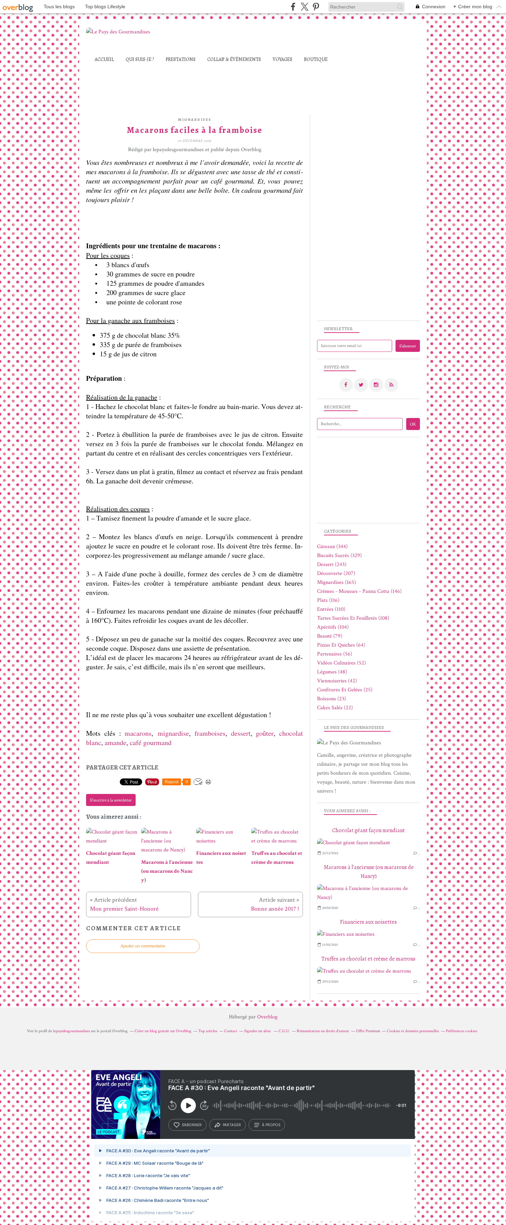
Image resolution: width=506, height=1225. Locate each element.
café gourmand (150, 742)
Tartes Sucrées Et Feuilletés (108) (353, 618)
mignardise (173, 733)
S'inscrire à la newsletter (111, 800)
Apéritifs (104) (333, 627)
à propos (271, 1125)
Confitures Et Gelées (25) (344, 689)
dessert (241, 733)
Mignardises (194, 119)
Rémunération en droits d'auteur (323, 1031)
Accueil (104, 59)
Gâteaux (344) (332, 546)
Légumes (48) (332, 672)
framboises (209, 733)
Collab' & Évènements (234, 59)
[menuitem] (104, 59)
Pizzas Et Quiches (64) (341, 645)
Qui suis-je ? (140, 59)
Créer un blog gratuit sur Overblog (163, 1031)
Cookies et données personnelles (413, 1031)
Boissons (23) (331, 698)
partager (232, 1125)
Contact (230, 1031)
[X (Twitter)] (304, 7)
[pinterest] (316, 7)
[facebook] (293, 7)
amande (115, 742)
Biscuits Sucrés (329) (339, 555)
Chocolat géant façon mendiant (368, 830)
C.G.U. (284, 1031)
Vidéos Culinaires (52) (341, 663)
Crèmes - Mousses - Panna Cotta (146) (359, 591)
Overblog (267, 1016)
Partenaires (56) (334, 654)
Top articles (207, 1031)
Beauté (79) (329, 636)
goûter (265, 733)
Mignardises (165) (336, 582)
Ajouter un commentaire (142, 946)
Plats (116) (328, 600)
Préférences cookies (461, 1031)
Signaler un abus (258, 1031)
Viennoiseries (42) (337, 680)
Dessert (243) (331, 564)
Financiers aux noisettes (368, 922)
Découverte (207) (336, 573)
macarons (138, 733)
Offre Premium (368, 1031)
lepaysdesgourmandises (71, 1031)
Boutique (316, 59)
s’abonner (192, 1125)
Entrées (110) (331, 609)
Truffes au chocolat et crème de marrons (368, 959)
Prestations (181, 59)
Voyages (282, 59)
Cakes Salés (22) (335, 707)
